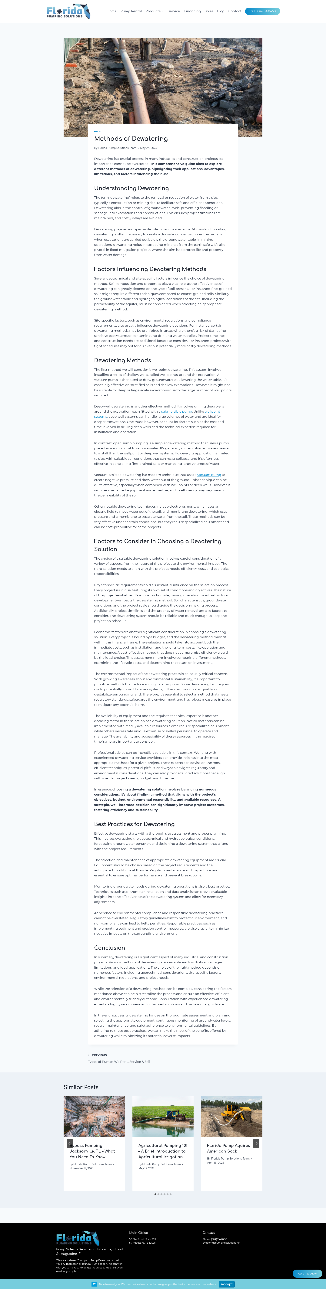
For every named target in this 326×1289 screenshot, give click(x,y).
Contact (234, 11)
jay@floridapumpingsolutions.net (221, 1242)
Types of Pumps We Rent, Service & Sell (119, 1059)
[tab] (155, 1194)
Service (174, 11)
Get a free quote (307, 1273)
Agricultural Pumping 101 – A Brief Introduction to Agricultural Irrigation (162, 1151)
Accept (227, 1284)
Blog (220, 11)
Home (112, 11)
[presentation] (94, 1116)
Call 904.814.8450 (263, 11)
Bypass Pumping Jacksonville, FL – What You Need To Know (92, 1151)
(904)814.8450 (219, 1239)
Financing (192, 11)
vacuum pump (209, 475)
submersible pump (176, 411)
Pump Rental (131, 11)
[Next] (256, 1143)
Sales (209, 11)
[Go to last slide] (70, 1143)
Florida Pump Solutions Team (117, 147)
